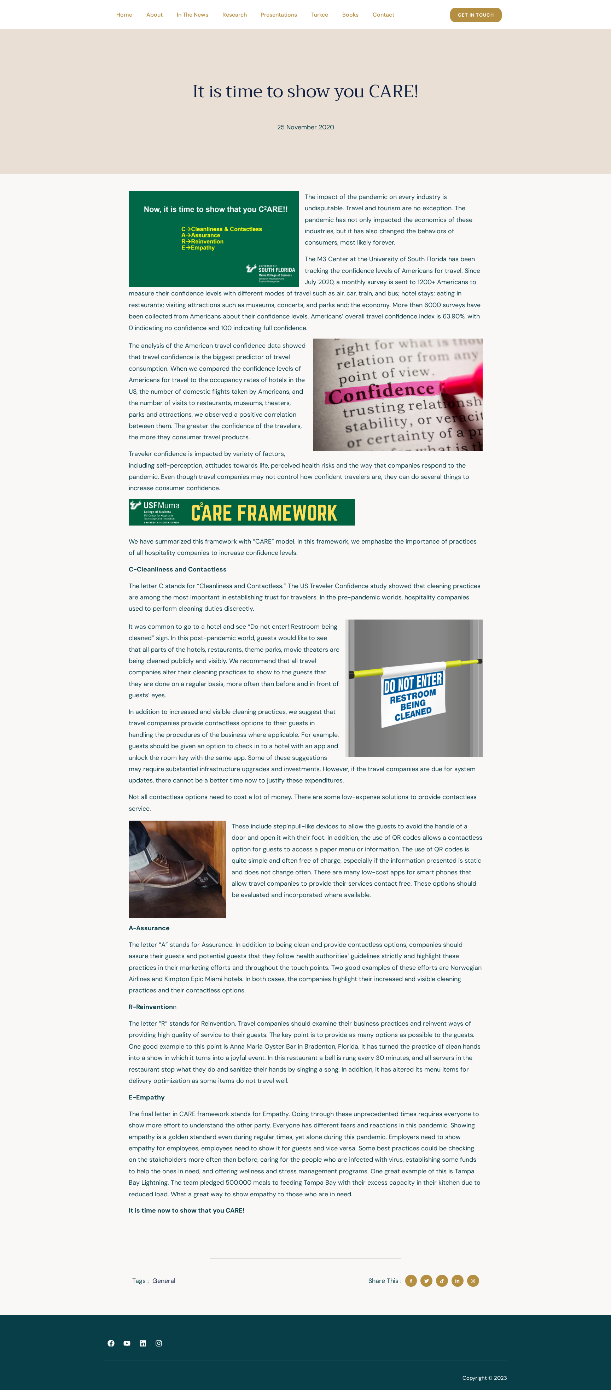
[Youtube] (127, 1343)
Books (350, 14)
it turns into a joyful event (227, 1058)
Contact (383, 14)
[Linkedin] (143, 1343)
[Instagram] (159, 1343)
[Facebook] (111, 1343)
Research (234, 14)
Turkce (319, 14)
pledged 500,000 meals (236, 1182)
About (154, 14)
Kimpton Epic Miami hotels (203, 979)
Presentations (279, 14)
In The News (192, 14)
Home (124, 14)
